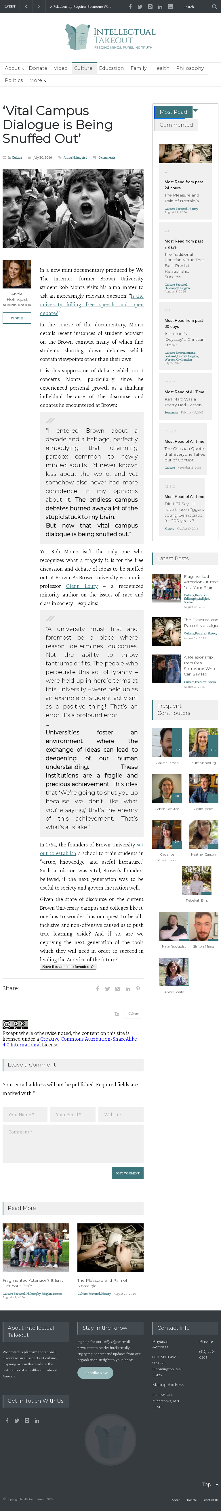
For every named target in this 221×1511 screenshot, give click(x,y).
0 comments (107, 157)
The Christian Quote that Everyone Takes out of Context (185, 454)
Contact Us (211, 1500)
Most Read (173, 112)
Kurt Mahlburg (203, 763)
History (106, 1293)
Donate (38, 68)
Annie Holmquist (75, 157)
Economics (171, 412)
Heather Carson (203, 854)
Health (161, 68)
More (35, 80)
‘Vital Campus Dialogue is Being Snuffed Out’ (58, 124)
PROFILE (17, 318)
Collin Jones (203, 808)
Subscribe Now (95, 1372)
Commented (176, 125)
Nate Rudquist (174, 946)
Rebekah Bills (197, 900)
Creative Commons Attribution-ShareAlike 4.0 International (70, 1041)
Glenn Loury (82, 586)
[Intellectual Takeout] (110, 41)
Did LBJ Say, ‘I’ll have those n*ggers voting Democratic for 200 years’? (184, 512)
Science (57, 1293)
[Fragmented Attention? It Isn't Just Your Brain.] (36, 1247)
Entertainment (185, 353)
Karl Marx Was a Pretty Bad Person (183, 401)
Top (206, 1484)
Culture (83, 68)
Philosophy (190, 68)
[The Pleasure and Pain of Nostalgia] (110, 1247)
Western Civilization (178, 359)
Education (111, 68)
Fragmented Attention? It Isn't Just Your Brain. (33, 1283)
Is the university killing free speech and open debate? (92, 304)
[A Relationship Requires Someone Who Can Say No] (166, 669)
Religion (47, 1293)
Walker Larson (167, 763)
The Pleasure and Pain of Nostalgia (182, 198)
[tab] (169, 112)
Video (61, 68)
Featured (19, 1293)
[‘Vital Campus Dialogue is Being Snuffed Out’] (73, 208)
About (12, 68)
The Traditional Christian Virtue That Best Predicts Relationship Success (184, 265)
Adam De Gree (167, 808)
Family (138, 68)
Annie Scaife (174, 992)
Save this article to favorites (66, 967)
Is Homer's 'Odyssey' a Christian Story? (185, 339)
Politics (14, 80)
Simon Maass (203, 946)
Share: (11, 988)
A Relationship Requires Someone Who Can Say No (81, 6)
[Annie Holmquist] (17, 274)
